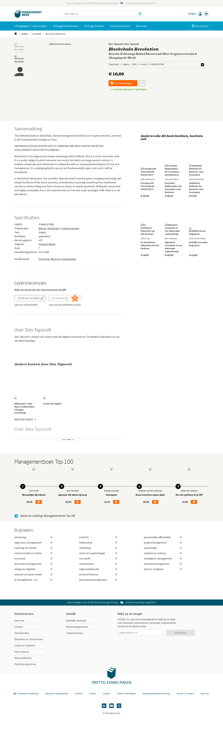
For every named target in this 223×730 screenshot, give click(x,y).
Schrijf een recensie (28, 298)
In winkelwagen (123, 83)
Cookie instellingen (126, 693)
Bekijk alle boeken (23, 419)
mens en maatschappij (92, 553)
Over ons (19, 620)
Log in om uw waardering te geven (65, 304)
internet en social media (28, 574)
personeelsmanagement (93, 579)
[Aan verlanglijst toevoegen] (142, 83)
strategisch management (158, 558)
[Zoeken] (140, 14)
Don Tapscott (116, 44)
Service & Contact (185, 693)
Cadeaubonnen (74, 633)
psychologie (150, 548)
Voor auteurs (21, 651)
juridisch (84, 537)
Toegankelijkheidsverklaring (156, 693)
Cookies (106, 693)
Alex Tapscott (131, 44)
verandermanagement (156, 563)
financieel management (27, 563)
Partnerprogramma (25, 664)
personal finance (88, 574)
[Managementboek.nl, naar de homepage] (28, 17)
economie (19, 558)
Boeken (24, 34)
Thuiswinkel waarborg (27, 693)
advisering (20, 537)
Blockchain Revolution (56, 34)
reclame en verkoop (155, 553)
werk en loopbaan (154, 569)
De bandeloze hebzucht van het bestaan (150, 245)
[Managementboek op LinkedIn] (104, 705)
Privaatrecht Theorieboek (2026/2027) (147, 186)
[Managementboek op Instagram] (119, 705)
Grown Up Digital (52, 403)
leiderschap (85, 542)
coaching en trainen (25, 548)
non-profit (85, 558)
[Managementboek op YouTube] (111, 705)
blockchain (53, 228)
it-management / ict (25, 579)
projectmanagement (155, 542)
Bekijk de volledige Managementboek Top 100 (47, 516)
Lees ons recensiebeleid (25, 304)
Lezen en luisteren (24, 645)
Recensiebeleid (22, 658)
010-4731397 (202, 26)
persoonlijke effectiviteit (157, 537)
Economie (37, 34)
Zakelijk (71, 614)
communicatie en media (28, 553)
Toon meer (66, 439)
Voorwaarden (21, 633)
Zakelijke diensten (76, 620)
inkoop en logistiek (24, 569)
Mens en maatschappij (63, 259)
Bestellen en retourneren (28, 639)
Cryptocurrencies (70, 228)
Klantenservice (24, 614)
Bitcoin (42, 228)
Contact (18, 626)
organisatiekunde (89, 569)
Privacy (92, 693)
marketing (85, 548)
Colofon (78, 693)
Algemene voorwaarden (56, 693)
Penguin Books (47, 244)
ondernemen (86, 563)
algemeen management (28, 542)
